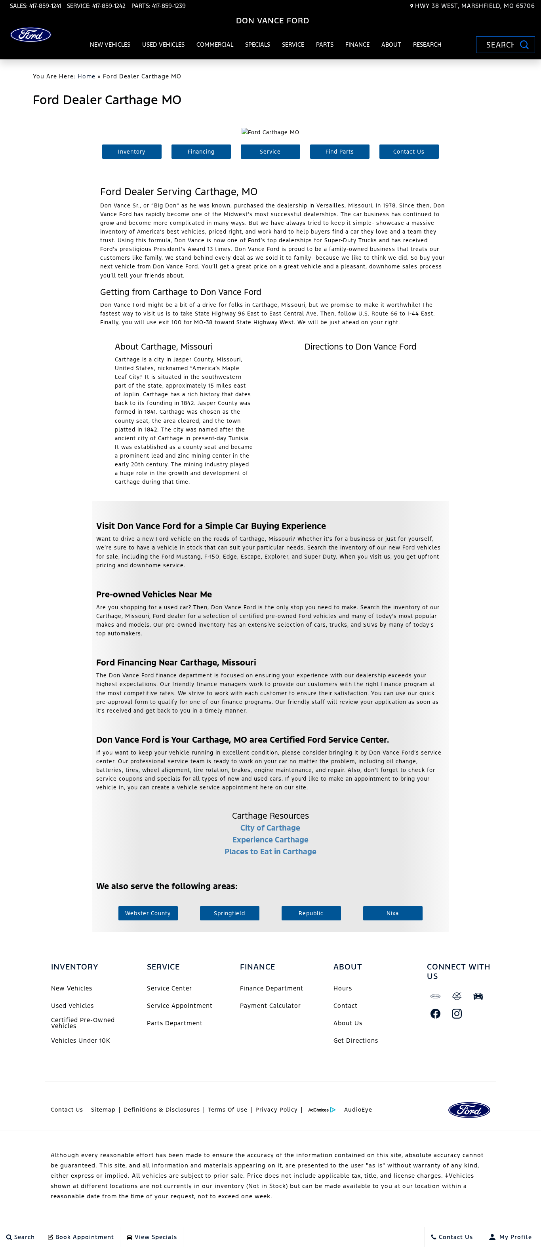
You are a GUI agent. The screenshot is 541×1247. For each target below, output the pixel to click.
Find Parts (340, 151)
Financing (201, 151)
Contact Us (409, 151)
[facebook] (435, 1014)
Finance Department (271, 988)
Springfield (229, 913)
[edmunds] (478, 996)
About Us (347, 1023)
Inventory (131, 151)
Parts (324, 44)
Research (427, 46)
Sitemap (103, 1109)
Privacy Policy (276, 1109)
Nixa (393, 913)
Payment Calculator (270, 1005)
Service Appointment (180, 1005)
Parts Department (175, 1023)
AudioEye (358, 1109)
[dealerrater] (457, 996)
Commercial (214, 44)
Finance (357, 44)
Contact (345, 1005)
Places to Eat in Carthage (270, 851)
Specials (257, 44)
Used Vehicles (163, 44)
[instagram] (457, 1014)
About (391, 44)
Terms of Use (228, 1109)
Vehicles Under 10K (80, 1040)
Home (86, 76)
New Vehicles (110, 44)
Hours (342, 988)
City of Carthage (270, 828)
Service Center (169, 988)
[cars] (435, 996)
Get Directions (355, 1040)
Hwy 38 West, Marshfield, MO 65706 (475, 6)
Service (293, 44)
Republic (311, 913)
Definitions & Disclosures (162, 1109)
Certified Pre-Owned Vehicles (83, 1022)
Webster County (148, 913)
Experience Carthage (270, 839)
